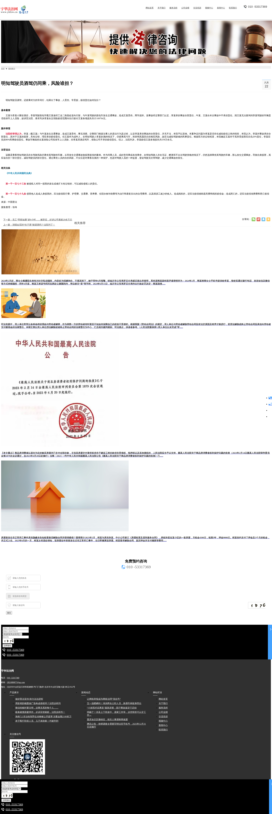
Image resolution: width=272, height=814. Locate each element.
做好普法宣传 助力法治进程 (29, 699)
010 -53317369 (15, 649)
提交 (9, 613)
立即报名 (7, 646)
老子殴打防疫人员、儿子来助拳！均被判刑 (36, 721)
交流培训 (163, 716)
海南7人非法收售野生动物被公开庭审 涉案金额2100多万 (43, 716)
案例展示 (11, 69)
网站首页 (163, 699)
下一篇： (37, 219)
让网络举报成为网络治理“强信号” (104, 699)
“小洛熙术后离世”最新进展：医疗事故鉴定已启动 (112, 708)
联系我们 (163, 729)
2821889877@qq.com (16, 682)
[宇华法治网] (15, 9)
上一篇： (29, 225)
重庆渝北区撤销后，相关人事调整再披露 (107, 719)
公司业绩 (163, 712)
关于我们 (163, 703)
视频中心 (163, 721)
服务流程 (163, 708)
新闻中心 (163, 725)
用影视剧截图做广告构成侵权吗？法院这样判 (38, 703)
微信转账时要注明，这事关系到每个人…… (36, 708)
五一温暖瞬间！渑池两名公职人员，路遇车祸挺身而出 (114, 703)
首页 (3, 69)
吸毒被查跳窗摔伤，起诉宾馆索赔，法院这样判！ (40, 712)
